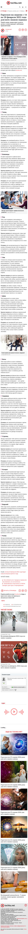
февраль (7, 604)
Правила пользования (5, 925)
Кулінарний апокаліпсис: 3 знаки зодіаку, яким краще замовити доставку (13, 897)
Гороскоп (3, 36)
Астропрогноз (17, 604)
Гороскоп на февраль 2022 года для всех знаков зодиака (14, 667)
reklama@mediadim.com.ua (22, 918)
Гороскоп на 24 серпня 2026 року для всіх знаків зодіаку (13, 786)
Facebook (17, 594)
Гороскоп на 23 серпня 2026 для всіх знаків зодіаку (12, 813)
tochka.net (8, 29)
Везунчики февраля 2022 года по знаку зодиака (13, 637)
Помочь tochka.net (13, 11)
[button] (22, 7)
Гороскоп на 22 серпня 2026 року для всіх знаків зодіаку (13, 841)
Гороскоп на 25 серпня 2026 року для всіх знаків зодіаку (13, 758)
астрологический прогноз (13, 606)
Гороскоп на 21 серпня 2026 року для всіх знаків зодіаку (13, 868)
